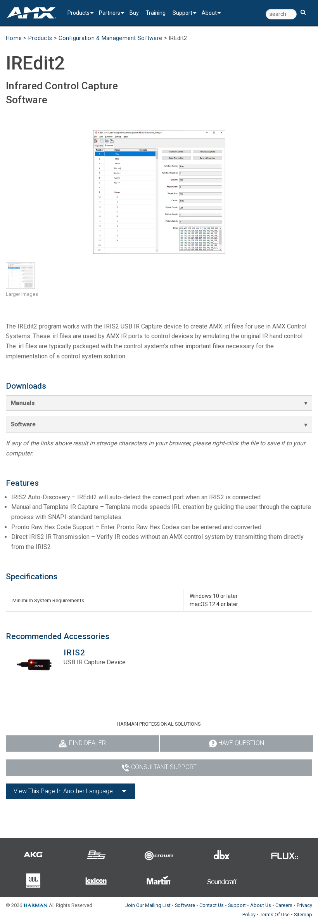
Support (182, 13)
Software (23, 424)
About (209, 13)
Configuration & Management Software (110, 38)
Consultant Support (164, 767)
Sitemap (303, 914)
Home (14, 38)
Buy (134, 13)
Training (156, 13)
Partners (109, 13)
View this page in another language (63, 791)
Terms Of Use (275, 914)
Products (78, 13)
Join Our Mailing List (148, 905)
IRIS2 (74, 652)
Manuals (23, 403)
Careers (283, 905)
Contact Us (211, 905)
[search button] (303, 8)
